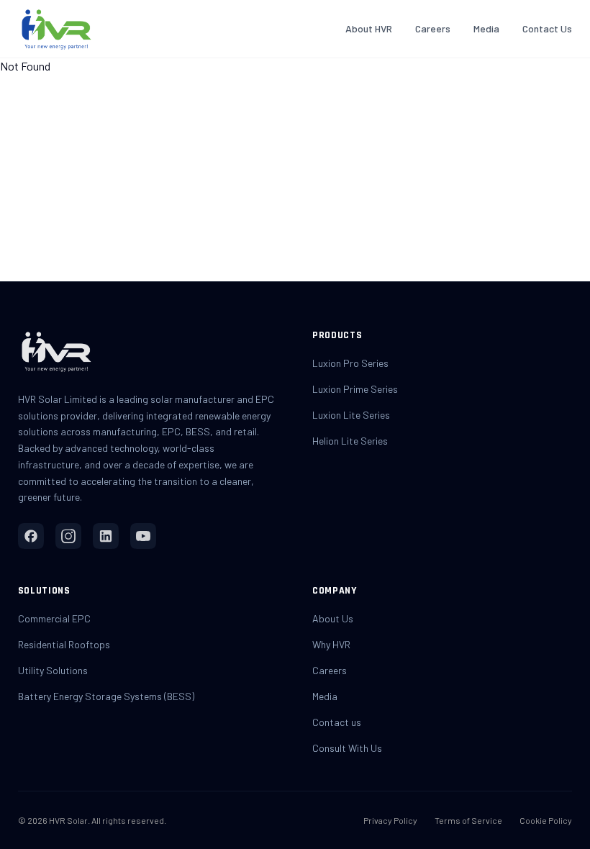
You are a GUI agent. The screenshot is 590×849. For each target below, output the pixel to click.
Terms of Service (468, 820)
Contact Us (547, 28)
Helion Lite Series (350, 441)
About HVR (368, 28)
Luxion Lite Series (351, 415)
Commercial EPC (54, 618)
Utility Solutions (53, 670)
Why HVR (331, 644)
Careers (432, 28)
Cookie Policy (545, 820)
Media (486, 28)
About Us (332, 618)
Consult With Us (347, 748)
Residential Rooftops (64, 644)
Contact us (336, 722)
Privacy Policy (390, 820)
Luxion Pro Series (350, 363)
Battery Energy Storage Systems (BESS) (106, 696)
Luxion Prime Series (355, 389)
